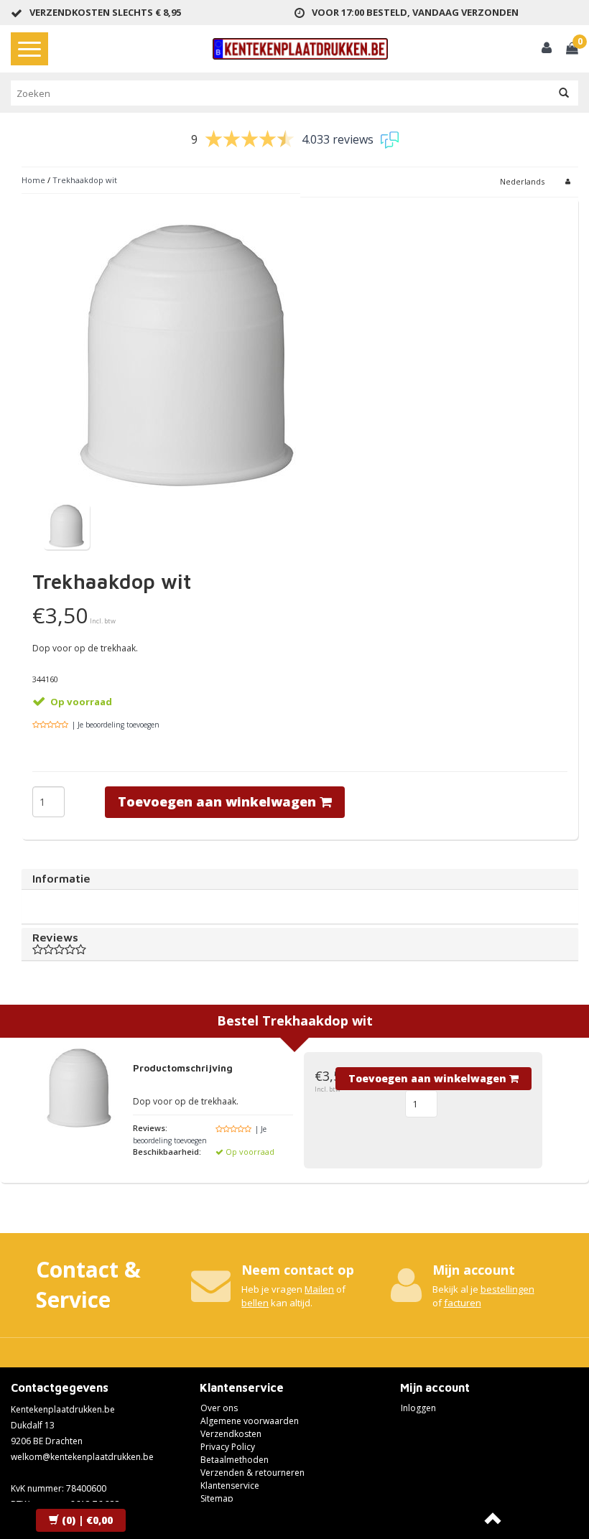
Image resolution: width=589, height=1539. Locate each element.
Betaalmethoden (234, 1460)
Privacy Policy (227, 1447)
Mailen (319, 1289)
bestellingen (507, 1289)
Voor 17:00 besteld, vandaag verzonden (415, 12)
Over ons (219, 1408)
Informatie (61, 878)
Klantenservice (229, 1485)
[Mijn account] (547, 49)
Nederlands (522, 181)
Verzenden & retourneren (252, 1472)
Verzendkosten (230, 1434)
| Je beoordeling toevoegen (115, 725)
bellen (255, 1302)
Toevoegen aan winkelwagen (219, 801)
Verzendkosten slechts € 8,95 (105, 12)
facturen (462, 1302)
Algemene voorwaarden (249, 1421)
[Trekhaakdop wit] (66, 525)
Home (33, 180)
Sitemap (216, 1498)
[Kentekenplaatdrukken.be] (300, 49)
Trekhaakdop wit (84, 180)
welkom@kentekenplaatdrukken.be (82, 1457)
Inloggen (418, 1408)
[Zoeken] (563, 93)
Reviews (55, 937)
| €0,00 (87, 1520)
